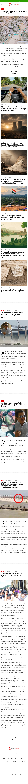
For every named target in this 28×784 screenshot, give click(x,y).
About (10, 764)
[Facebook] (11, 753)
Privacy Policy (16, 764)
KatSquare (20, 774)
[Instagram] (16, 753)
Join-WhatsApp (22, 761)
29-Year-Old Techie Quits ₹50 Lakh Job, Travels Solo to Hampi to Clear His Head (13, 108)
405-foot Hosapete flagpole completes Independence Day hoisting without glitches (12, 217)
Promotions (22, 758)
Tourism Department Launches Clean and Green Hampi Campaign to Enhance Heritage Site (13, 254)
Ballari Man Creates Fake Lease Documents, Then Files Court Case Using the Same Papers (13, 181)
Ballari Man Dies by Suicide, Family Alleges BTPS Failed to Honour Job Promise (12, 145)
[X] (14, 753)
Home (4, 758)
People (16, 758)
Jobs (10, 761)
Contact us (5, 761)
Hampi (12, 758)
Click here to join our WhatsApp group (14, 1)
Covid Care (15, 761)
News (3, 9)
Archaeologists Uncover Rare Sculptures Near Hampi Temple (13, 291)
